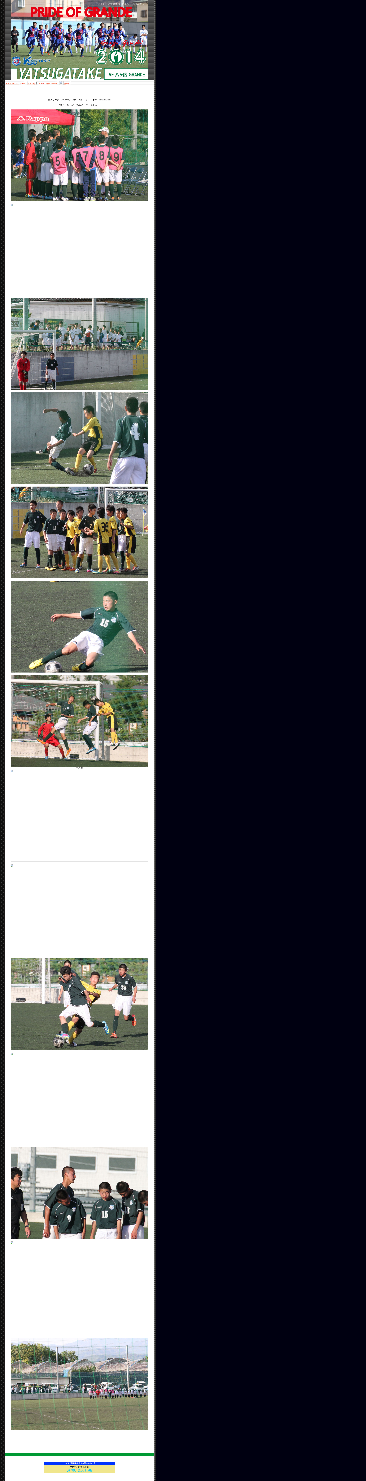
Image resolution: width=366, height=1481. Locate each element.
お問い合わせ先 (79, 1470)
